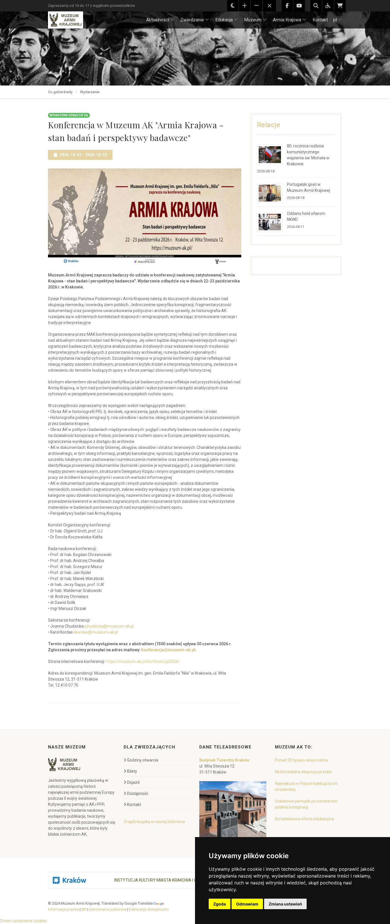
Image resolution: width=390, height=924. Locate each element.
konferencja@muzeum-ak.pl (168, 650)
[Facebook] (287, 5)
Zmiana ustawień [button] (285, 903)
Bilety (132, 771)
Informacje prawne (63, 909)
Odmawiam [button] (247, 903)
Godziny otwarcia (142, 760)
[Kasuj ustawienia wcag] (269, 6)
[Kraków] (69, 880)
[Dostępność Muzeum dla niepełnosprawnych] (328, 5)
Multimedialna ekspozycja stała (303, 772)
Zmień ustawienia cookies (23, 921)
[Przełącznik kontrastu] (232, 5)
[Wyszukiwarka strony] (316, 5)
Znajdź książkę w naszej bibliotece (154, 821)
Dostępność (137, 793)
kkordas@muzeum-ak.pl (96, 632)
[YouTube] (299, 5)
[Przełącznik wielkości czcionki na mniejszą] (256, 5)
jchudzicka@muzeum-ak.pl (109, 626)
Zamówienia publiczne (107, 909)
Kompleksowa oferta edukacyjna (304, 819)
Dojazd (133, 782)
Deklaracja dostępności (148, 909)
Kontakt (320, 20)
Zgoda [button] (219, 903)
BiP (84, 909)
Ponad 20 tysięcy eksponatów (301, 760)
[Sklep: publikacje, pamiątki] (340, 5)
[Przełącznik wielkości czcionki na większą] (244, 5)
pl (335, 20)
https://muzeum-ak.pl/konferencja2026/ (143, 661)
